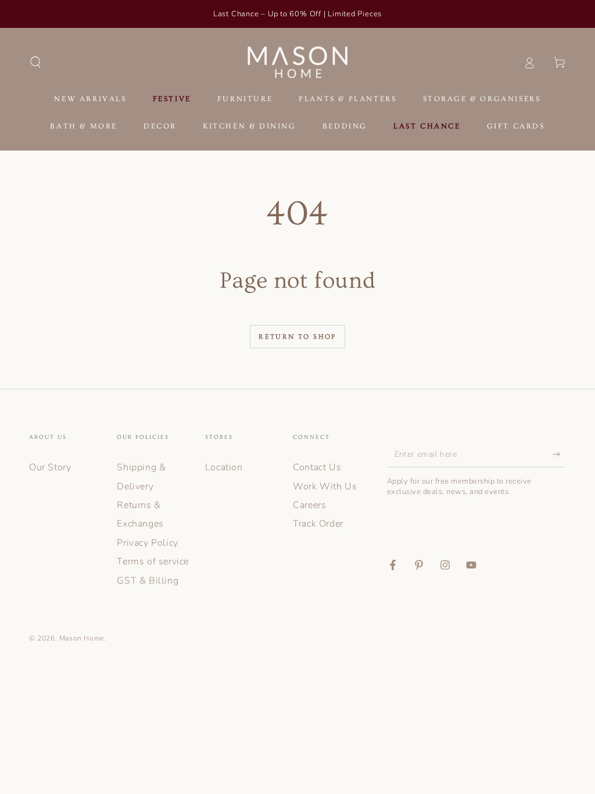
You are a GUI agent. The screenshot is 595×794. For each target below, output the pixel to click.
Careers (309, 505)
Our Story (50, 467)
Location (224, 467)
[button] (35, 62)
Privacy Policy (147, 543)
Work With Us (325, 486)
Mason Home (81, 638)
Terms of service (153, 561)
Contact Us (317, 467)
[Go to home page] (298, 62)
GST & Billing (147, 580)
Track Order (318, 523)
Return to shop (297, 337)
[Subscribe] (559, 454)
